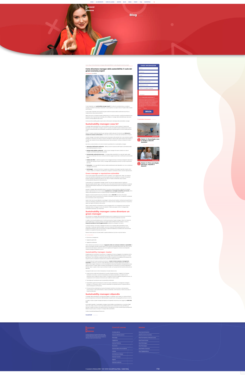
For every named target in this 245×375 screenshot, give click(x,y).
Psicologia (114, 337)
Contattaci (147, 2)
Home (91, 2)
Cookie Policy (125, 369)
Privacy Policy (117, 369)
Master (119, 2)
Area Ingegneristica (144, 351)
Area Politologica (143, 343)
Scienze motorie (116, 356)
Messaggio (142, 94)
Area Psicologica (143, 345)
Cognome (142, 72)
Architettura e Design (117, 354)
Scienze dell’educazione (118, 334)
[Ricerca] (154, 2)
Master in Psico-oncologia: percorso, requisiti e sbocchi (150, 164)
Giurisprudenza (90, 235)
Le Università (99, 2)
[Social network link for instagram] (158, 369)
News (129, 2)
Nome (141, 68)
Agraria (114, 359)
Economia (114, 345)
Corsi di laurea (110, 2)
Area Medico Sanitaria (144, 348)
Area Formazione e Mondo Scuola (147, 337)
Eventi (135, 2)
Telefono (141, 78)
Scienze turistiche (116, 362)
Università (155, 136)
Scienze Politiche (116, 343)
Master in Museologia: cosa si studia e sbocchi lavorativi (150, 140)
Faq (141, 2)
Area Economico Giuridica (145, 334)
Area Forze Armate (143, 340)
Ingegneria (115, 340)
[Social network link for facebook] (157, 369)
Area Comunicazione (144, 332)
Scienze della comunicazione (119, 348)
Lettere (114, 351)
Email (141, 75)
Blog (124, 2)
